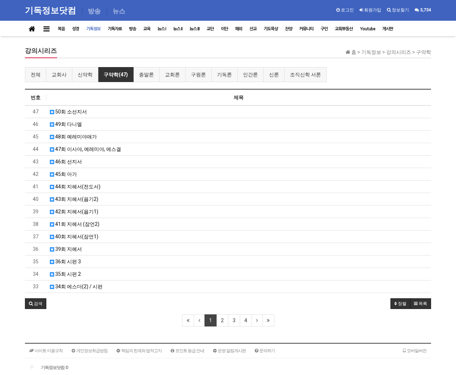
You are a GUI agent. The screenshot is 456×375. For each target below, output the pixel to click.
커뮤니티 (306, 29)
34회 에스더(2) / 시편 (78, 286)
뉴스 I (161, 29)
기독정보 (93, 29)
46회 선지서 (68, 161)
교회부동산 (344, 29)
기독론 (224, 74)
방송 (132, 29)
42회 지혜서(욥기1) (76, 211)
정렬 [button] (401, 303)
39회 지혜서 (68, 249)
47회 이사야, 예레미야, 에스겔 (87, 149)
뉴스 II (177, 29)
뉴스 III (195, 29)
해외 (238, 29)
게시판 (387, 29)
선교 (252, 29)
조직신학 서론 (305, 74)
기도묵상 (271, 29)
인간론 (250, 74)
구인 (324, 29)
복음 (61, 29)
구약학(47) (116, 74)
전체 (36, 74)
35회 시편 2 (67, 274)
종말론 (146, 74)
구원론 (198, 74)
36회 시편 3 (67, 261)
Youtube (367, 29)
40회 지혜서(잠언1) (76, 236)
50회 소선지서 (70, 112)
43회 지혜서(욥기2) (76, 199)
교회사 (59, 74)
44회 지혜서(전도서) (77, 186)
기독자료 (115, 29)
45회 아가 (65, 174)
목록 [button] (422, 303)
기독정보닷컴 (51, 10)
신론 (274, 74)
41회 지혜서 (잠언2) (76, 224)
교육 (146, 29)
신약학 (85, 74)
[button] (35, 303)
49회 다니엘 (68, 124)
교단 (210, 29)
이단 (224, 29)
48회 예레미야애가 (75, 137)
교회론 (172, 74)
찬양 (288, 29)
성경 (75, 29)
